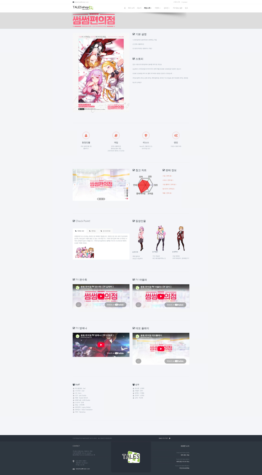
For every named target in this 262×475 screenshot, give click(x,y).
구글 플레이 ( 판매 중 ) (169, 184)
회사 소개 (177, 2)
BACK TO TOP (163, 438)
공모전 (166, 8)
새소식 (139, 8)
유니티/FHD (106, 231)
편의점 (93, 231)
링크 (186, 8)
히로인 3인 (80, 231)
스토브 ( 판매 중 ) (168, 180)
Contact (184, 2)
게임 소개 (147, 8)
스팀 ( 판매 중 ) (167, 176)
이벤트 (157, 8)
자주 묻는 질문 (177, 8)
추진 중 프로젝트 (184, 468)
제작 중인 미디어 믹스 (182, 461)
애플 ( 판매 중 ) (167, 193)
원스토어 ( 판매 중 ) (168, 189)
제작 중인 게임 (185, 455)
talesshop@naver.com (82, 2)
